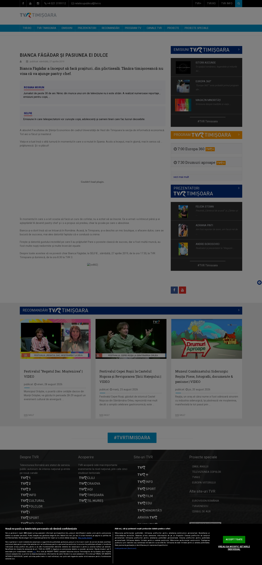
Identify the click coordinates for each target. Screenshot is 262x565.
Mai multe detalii (85, 538)
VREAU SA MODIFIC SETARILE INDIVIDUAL (234, 548)
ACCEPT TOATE (234, 539)
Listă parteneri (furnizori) (125, 548)
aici (34, 552)
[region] (131, 544)
